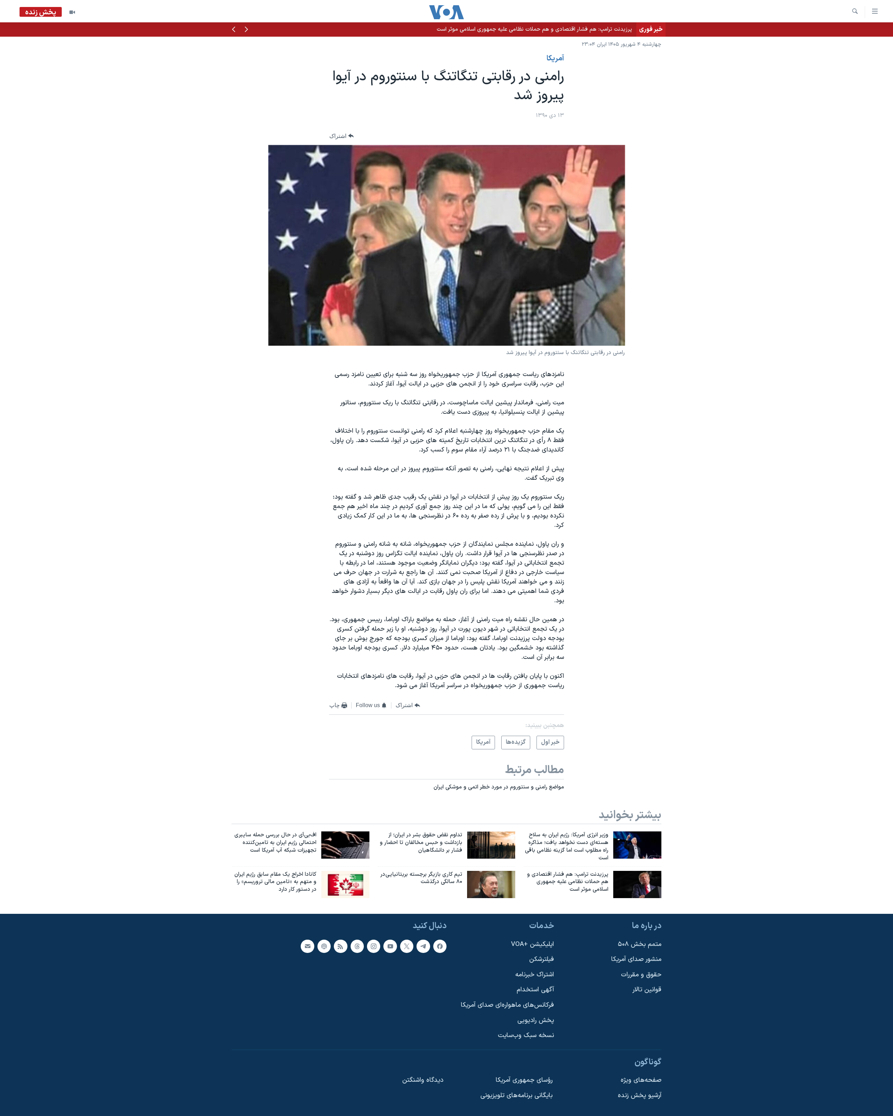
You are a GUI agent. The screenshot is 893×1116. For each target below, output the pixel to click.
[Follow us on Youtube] (390, 946)
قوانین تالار (646, 990)
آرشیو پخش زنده (639, 1095)
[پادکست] (324, 946)
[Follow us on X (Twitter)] (406, 946)
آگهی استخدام (535, 990)
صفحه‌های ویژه (641, 1080)
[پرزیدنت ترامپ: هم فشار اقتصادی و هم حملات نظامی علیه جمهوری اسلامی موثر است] (637, 884)
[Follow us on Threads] (357, 946)
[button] (246, 30)
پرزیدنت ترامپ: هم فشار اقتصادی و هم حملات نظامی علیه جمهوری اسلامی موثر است (534, 29)
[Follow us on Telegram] (423, 946)
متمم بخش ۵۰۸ (639, 944)
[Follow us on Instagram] (373, 946)
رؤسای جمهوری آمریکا (524, 1080)
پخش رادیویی (535, 1020)
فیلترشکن (541, 959)
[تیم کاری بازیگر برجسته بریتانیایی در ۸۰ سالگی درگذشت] (491, 884)
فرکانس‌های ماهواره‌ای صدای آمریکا (507, 1005)
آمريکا (555, 58)
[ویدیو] (72, 12)
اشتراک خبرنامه (534, 974)
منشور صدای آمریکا (636, 959)
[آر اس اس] (340, 946)
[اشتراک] (307, 946)
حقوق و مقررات (641, 974)
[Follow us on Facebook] (439, 946)
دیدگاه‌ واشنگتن (422, 1080)
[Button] (341, 136)
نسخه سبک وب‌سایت (526, 1035)
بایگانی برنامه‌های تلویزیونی (516, 1095)
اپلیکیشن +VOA (532, 944)
